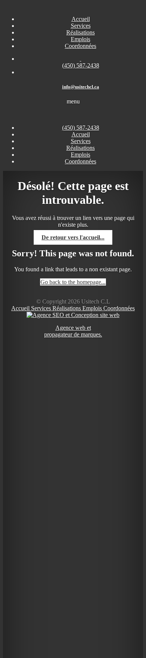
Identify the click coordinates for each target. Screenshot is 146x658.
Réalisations (67, 308)
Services (41, 308)
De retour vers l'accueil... (73, 237)
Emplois (92, 308)
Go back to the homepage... (73, 282)
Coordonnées (119, 308)
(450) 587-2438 (80, 127)
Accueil (81, 134)
